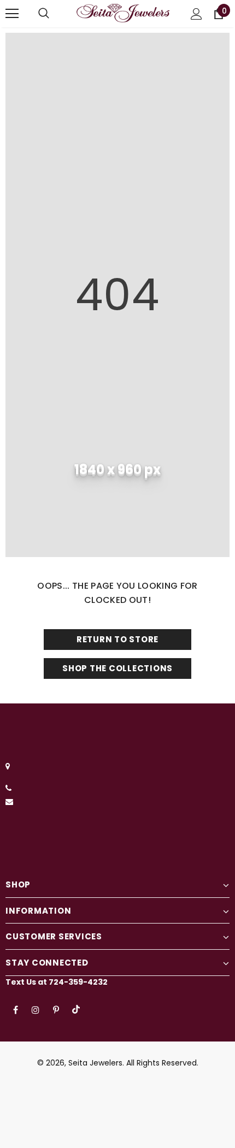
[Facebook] (15, 1009)
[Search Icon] (43, 13)
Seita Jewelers (95, 1062)
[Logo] (123, 13)
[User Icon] (196, 14)
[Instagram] (35, 1009)
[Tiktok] (76, 1009)
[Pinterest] (56, 1009)
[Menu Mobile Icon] (12, 13)
